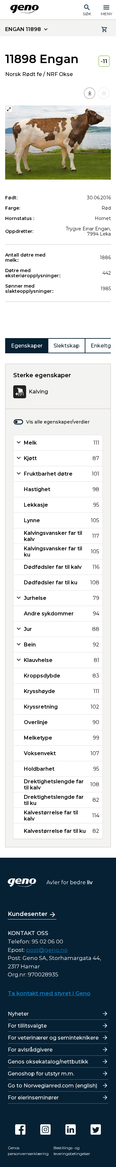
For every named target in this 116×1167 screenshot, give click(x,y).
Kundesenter (27, 914)
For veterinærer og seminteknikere (53, 1038)
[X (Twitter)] (96, 1129)
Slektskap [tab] (66, 346)
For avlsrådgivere (30, 1050)
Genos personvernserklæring (28, 1150)
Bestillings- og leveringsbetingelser (71, 1150)
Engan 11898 (23, 29)
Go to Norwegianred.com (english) (52, 1086)
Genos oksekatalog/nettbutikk (48, 1062)
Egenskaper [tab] (27, 346)
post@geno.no (47, 950)
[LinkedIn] (70, 1129)
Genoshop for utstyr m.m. (41, 1074)
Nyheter (18, 1014)
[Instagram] (45, 1129)
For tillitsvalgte (27, 1026)
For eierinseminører (33, 1098)
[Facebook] (20, 1129)
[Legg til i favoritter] (104, 93)
